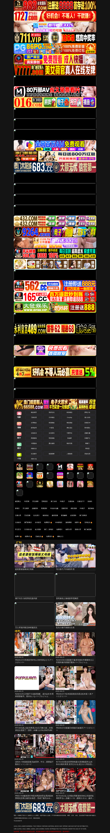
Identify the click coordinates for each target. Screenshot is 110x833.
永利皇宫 (38, 522)
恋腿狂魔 (87, 433)
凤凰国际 (44, 508)
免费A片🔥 (28, 536)
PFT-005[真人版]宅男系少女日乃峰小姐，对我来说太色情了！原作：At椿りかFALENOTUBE (34, 729)
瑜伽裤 (69, 438)
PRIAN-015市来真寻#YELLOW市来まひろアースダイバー (34, 661)
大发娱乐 (18, 522)
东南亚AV (87, 423)
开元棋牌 (35, 501)
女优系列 (51, 433)
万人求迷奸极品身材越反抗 (26, 627)
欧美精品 (69, 412)
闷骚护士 (87, 438)
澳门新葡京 (83, 515)
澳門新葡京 (28, 522)
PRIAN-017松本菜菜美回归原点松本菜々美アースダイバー (74, 695)
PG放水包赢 (54, 508)
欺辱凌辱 (34, 428)
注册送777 (80, 501)
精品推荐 (34, 412)
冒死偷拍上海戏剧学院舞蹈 (67, 598)
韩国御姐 (51, 423)
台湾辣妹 (34, 423)
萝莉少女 (87, 412)
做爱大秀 (69, 529)
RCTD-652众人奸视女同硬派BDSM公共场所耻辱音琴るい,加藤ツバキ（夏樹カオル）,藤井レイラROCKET (75, 798)
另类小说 (34, 459)
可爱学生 (69, 433)
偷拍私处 (46, 515)
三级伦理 (34, 417)
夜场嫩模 (64, 515)
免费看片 (59, 529)
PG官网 (26, 501)
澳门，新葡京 (48, 529)
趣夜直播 (55, 515)
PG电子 (62, 501)
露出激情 (51, 443)
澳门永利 (54, 501)
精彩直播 (74, 508)
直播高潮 (64, 508)
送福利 (90, 501)
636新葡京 (58, 522)
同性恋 (87, 448)
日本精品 (51, 417)
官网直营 (45, 501)
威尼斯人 (18, 501)
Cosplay (69, 417)
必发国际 (73, 515)
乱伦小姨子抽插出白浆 (65, 627)
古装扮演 (34, 433)
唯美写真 (69, 443)
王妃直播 (27, 515)
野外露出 (87, 428)
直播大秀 (78, 529)
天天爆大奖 (28, 529)
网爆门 (87, 443)
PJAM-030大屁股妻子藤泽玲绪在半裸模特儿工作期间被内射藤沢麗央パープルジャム (75, 661)
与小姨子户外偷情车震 (65, 569)
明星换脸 (51, 438)
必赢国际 (35, 508)
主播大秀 (18, 515)
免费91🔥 (18, 536)
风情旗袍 (34, 438)
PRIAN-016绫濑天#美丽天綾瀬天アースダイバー (75, 729)
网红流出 (69, 428)
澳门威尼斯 (88, 529)
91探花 (51, 428)
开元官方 (18, 529)
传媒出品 (34, 448)
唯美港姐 (69, 423)
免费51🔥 (78, 522)
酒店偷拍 (91, 508)
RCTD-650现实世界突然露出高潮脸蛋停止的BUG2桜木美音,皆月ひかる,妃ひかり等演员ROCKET (74, 764)
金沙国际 (38, 529)
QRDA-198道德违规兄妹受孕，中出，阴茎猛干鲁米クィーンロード (34, 763)
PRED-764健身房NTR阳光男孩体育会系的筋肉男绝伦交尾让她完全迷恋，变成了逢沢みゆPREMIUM (34, 798)
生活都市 (34, 454)
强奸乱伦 (51, 412)
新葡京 (17, 508)
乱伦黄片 (36, 515)
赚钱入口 (60, 536)
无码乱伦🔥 (88, 522)
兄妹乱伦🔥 (39, 536)
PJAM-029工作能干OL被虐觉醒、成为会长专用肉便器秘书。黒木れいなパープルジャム (34, 695)
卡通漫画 (34, 443)
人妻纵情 (69, 454)
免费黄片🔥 (50, 536)
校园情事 (51, 454)
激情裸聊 (69, 522)
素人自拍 (87, 417)
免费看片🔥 (48, 522)
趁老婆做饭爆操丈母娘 (24, 569)
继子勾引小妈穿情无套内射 (26, 598)
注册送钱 (71, 501)
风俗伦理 (87, 454)
